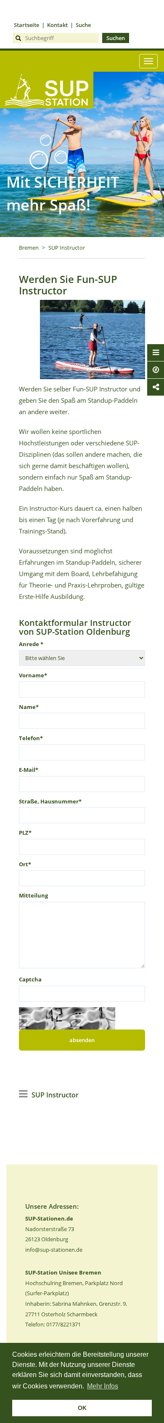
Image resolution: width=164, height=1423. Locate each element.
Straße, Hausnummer (50, 801)
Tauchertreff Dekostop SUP (46, 122)
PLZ (25, 832)
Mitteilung (33, 895)
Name (29, 707)
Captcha (30, 979)
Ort (25, 864)
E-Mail (28, 769)
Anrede (31, 644)
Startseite (26, 25)
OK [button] (82, 1407)
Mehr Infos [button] (102, 1386)
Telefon (31, 738)
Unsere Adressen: (52, 1206)
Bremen (29, 247)
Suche (83, 25)
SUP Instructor (66, 247)
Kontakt (57, 25)
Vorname (33, 675)
